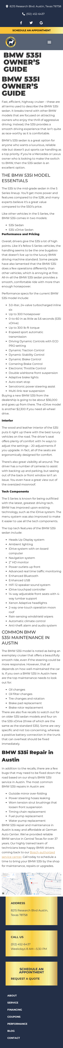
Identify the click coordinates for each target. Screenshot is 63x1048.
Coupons (13, 1016)
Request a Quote (25, 978)
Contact (13, 1038)
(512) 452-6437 (20, 944)
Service (12, 1002)
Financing (14, 1009)
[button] (49, 42)
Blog (11, 1030)
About (12, 995)
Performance (17, 1023)
